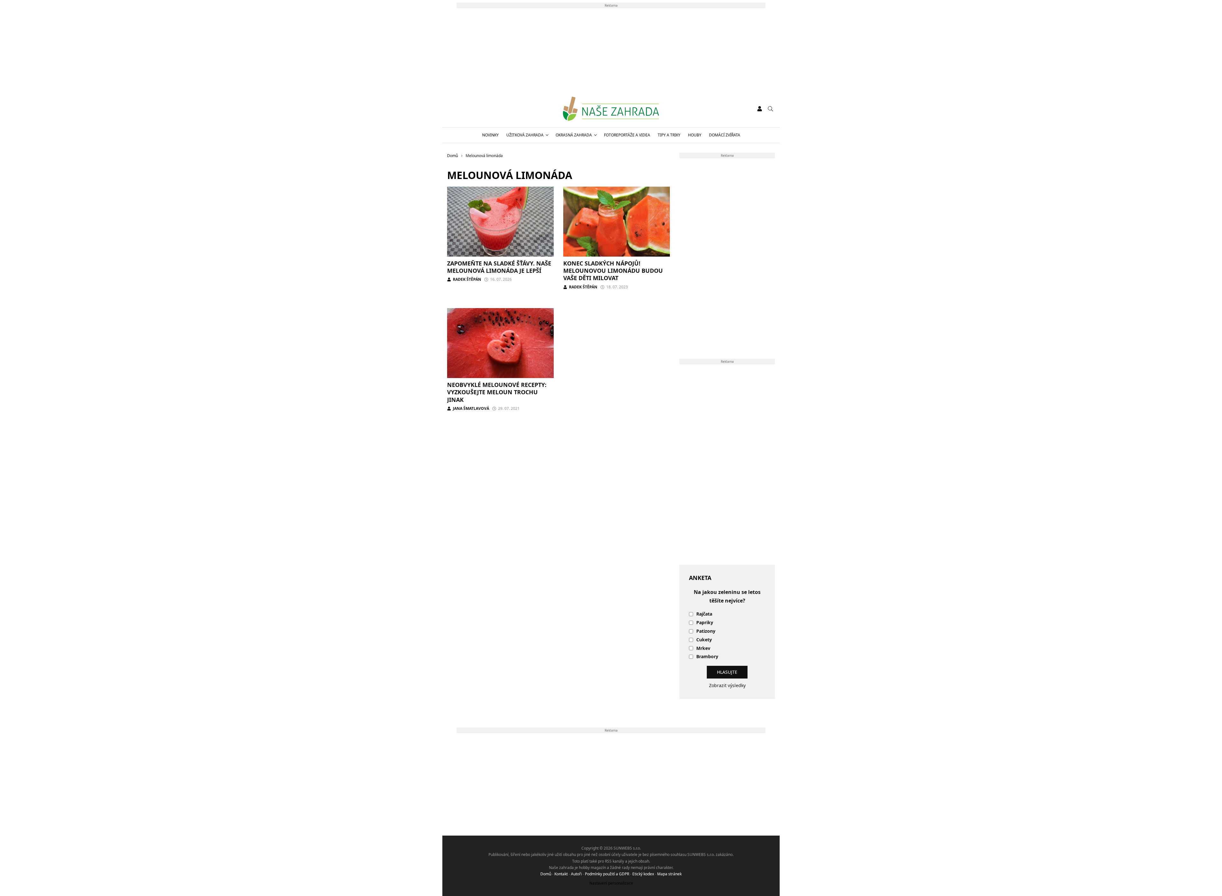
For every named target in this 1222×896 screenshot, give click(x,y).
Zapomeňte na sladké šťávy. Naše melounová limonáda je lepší (499, 266)
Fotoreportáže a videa (627, 135)
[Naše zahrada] (611, 109)
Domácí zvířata (724, 135)
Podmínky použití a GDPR (607, 874)
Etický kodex (643, 874)
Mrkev (703, 648)
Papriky (704, 622)
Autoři (576, 874)
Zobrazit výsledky (727, 685)
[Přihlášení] (759, 108)
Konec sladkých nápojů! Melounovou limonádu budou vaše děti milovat (613, 270)
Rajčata (704, 614)
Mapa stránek (669, 874)
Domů (545, 874)
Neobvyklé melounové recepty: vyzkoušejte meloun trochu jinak (496, 392)
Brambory (707, 656)
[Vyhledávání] (770, 109)
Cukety (704, 640)
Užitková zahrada (525, 135)
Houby (694, 135)
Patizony (705, 631)
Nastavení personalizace (611, 883)
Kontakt (561, 874)
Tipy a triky (669, 135)
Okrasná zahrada (574, 135)
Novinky (490, 135)
